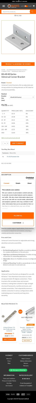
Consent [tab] (6, 183)
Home (3, 70)
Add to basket (18, 143)
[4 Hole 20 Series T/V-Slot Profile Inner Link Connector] (9, 316)
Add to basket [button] (9, 339)
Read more (27, 340)
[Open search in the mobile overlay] (18, 11)
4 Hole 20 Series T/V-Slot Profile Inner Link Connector (9, 329)
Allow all (18, 215)
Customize (17, 223)
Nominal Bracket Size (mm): (4, 97)
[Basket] (34, 6)
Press (9, 361)
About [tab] (30, 183)
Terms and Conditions (9, 378)
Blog (9, 363)
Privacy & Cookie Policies (9, 381)
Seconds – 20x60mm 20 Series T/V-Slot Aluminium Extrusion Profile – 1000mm (27, 330)
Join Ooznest (9, 385)
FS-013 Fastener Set (13, 156)
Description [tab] (6, 174)
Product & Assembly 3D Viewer (18, 64)
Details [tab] (18, 183)
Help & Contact (26, 358)
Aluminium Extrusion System (16, 70)
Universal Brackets (18, 71)
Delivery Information (25, 361)
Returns (26, 363)
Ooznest (9, 82)
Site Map (9, 383)
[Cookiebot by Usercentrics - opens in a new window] (26, 178)
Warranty (26, 365)
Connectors (5, 71)
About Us (9, 358)
